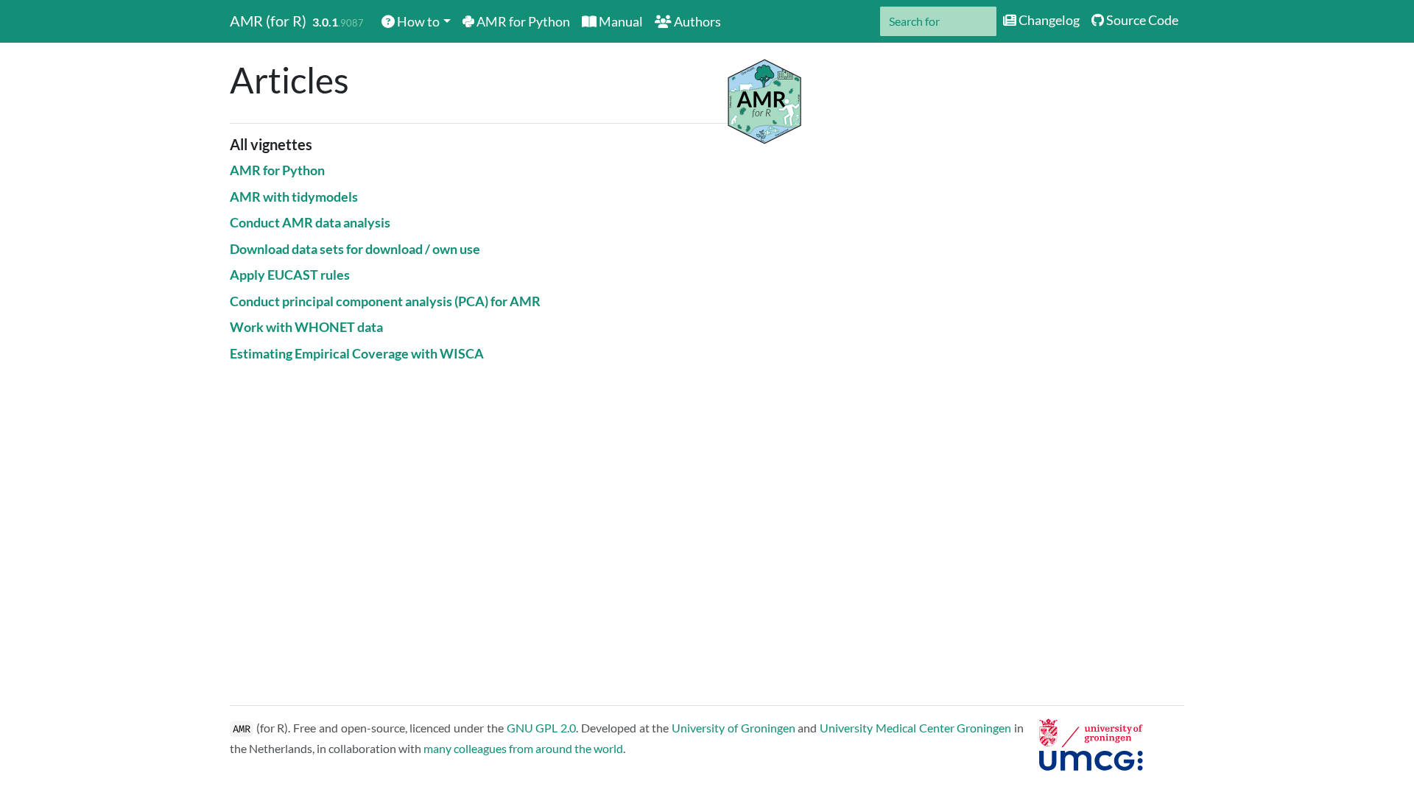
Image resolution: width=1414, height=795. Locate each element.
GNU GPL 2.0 (541, 728)
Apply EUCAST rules (290, 274)
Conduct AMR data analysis (310, 222)
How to (417, 21)
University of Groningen (733, 728)
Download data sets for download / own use (355, 249)
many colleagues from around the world (523, 748)
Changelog (1048, 20)
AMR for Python (522, 21)
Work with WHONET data (306, 327)
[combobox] (938, 21)
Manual (620, 21)
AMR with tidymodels (294, 196)
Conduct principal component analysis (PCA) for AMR (385, 301)
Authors (696, 21)
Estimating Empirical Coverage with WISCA (357, 353)
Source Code (1141, 20)
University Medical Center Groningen (915, 728)
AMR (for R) (268, 20)
